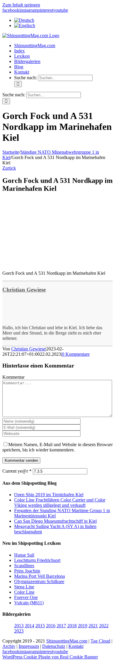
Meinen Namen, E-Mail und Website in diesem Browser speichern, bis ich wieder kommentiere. (57, 447)
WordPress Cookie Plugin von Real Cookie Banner (50, 656)
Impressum (29, 646)
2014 (29, 625)
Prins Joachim (27, 570)
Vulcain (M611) (29, 602)
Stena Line (24, 586)
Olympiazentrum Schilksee (39, 581)
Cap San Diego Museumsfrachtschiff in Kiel (55, 521)
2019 (82, 625)
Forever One (26, 597)
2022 (104, 625)
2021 (93, 625)
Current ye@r (17, 471)
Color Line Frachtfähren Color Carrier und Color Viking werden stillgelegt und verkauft (59, 502)
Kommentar (13, 377)
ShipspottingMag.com (66, 640)
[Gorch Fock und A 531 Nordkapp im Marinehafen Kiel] (46, 263)
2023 (19, 630)
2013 (19, 625)
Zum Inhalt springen (21, 4)
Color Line (24, 592)
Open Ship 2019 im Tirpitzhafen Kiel (48, 494)
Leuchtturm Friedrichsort (37, 560)
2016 (50, 625)
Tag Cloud (100, 640)
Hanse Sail (24, 554)
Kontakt (75, 646)
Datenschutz (53, 646)
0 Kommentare (76, 354)
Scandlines (24, 565)
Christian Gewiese (24, 290)
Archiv (8, 646)
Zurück (9, 168)
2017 (61, 625)
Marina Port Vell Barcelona (39, 576)
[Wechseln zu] (24, 20)
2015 (40, 625)
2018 (72, 625)
